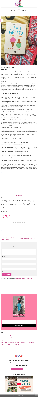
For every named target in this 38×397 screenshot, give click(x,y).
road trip (6, 344)
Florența (24, 225)
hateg (10, 340)
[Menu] (1, 3)
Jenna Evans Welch (31, 225)
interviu (14, 340)
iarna (12, 340)
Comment (4, 247)
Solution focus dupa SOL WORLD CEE (27, 238)
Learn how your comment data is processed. (24, 278)
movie (2, 342)
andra (16, 225)
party (15, 342)
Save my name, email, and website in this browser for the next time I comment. (18, 271)
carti (19, 9)
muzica (10, 342)
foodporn (8, 340)
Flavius (6, 340)
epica (22, 225)
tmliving (23, 344)
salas (12, 344)
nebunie (12, 342)
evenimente (19, 337)
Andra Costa (24, 14)
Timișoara (18, 344)
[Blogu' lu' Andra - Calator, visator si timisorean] (19, 4)
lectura (18, 340)
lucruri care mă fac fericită (13, 226)
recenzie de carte (20, 226)
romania (9, 344)
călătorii (18, 225)
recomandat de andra (26, 226)
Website (3, 266)
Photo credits (19, 195)
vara (28, 344)
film (4, 340)
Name (3, 256)
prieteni (17, 342)
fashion (30, 337)
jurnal (16, 340)
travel (30, 226)
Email (3, 261)
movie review (6, 342)
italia (27, 225)
